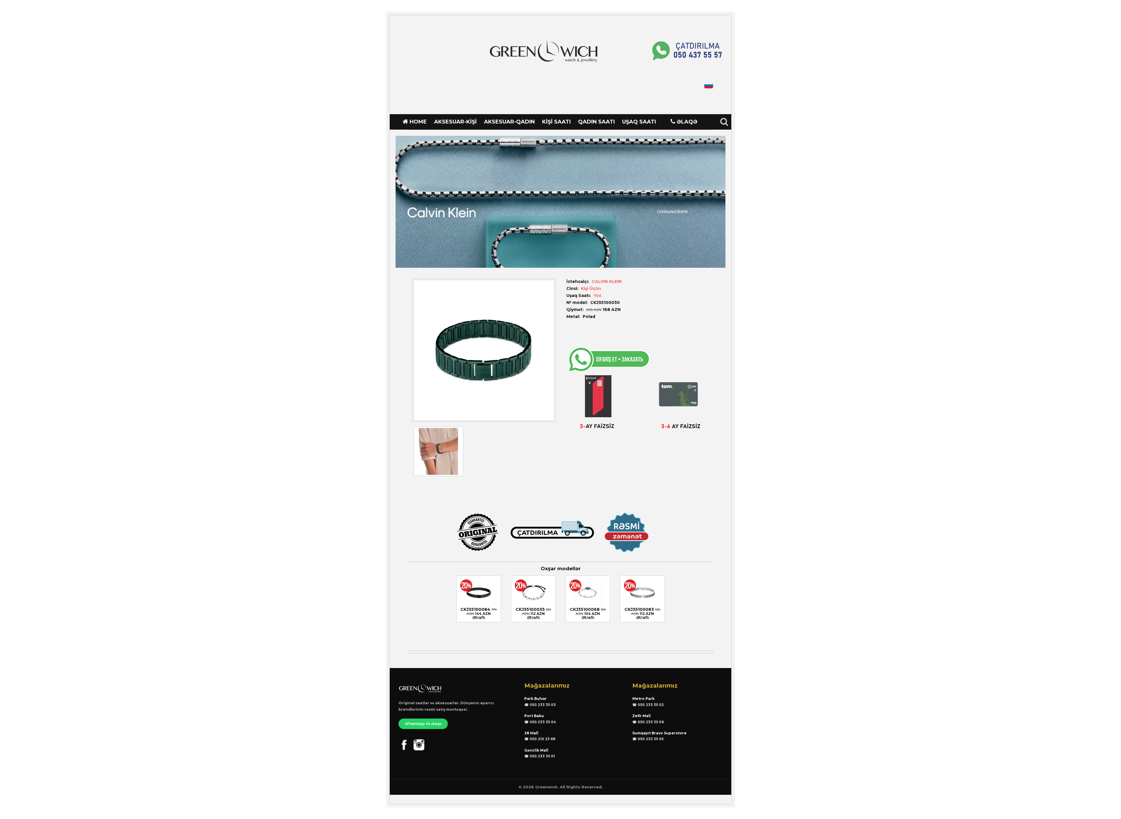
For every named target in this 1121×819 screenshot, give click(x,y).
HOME (418, 121)
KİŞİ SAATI (556, 121)
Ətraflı (478, 617)
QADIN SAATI (596, 121)
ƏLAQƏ (687, 121)
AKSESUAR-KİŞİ (455, 121)
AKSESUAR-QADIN (509, 121)
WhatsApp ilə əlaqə (423, 723)
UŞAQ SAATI (639, 121)
